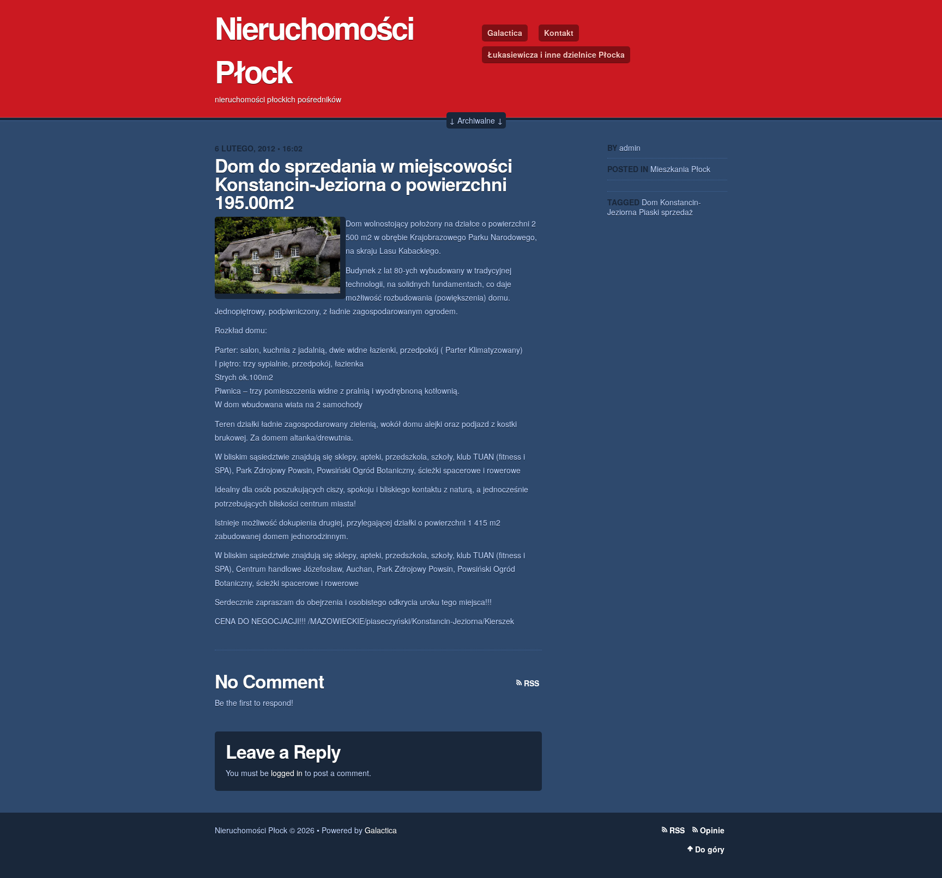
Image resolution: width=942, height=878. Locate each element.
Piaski (649, 211)
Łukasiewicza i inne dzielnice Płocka (556, 54)
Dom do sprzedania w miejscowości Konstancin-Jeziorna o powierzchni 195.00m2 (363, 183)
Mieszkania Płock (680, 168)
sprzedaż (677, 211)
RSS (531, 683)
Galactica (504, 32)
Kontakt (558, 32)
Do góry (709, 849)
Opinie (712, 830)
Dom (650, 202)
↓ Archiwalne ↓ (476, 120)
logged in (287, 772)
